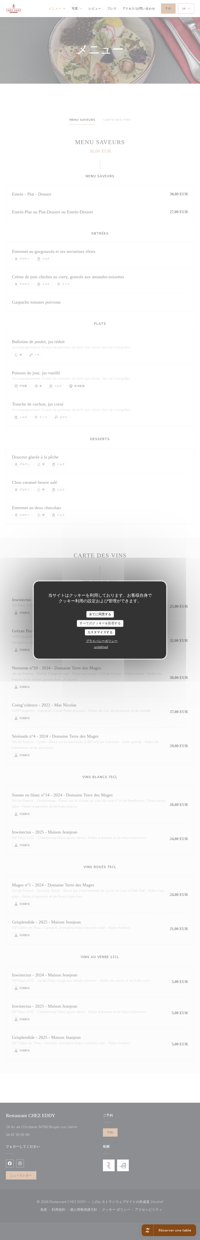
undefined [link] (101, 647)
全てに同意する (100, 614)
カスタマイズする (100, 632)
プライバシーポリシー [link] (102, 641)
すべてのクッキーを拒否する (100, 623)
